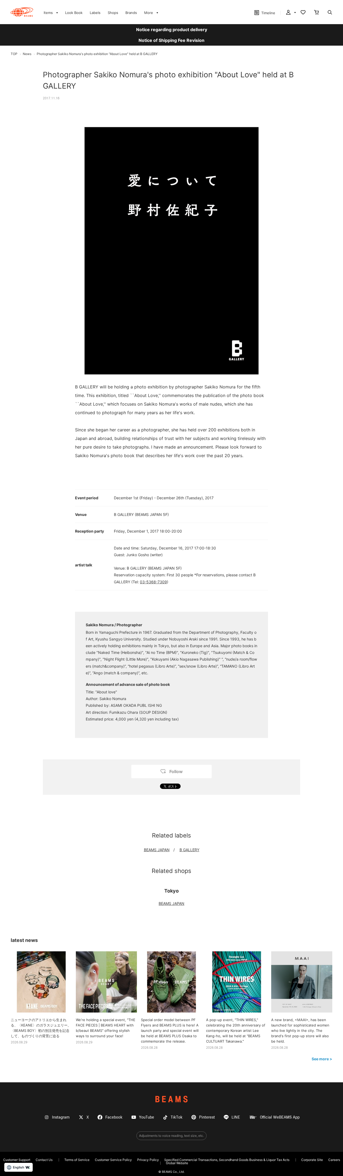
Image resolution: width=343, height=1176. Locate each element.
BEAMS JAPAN (157, 849)
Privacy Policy (148, 1160)
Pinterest (207, 1117)
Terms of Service (77, 1160)
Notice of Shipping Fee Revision (171, 40)
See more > (322, 1059)
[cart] (316, 13)
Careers (334, 1160)
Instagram (61, 1117)
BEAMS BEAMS (21, 12)
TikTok (176, 1117)
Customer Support (16, 1160)
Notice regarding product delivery (171, 29)
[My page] (290, 13)
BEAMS (171, 1099)
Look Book (74, 12)
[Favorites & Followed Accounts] (303, 13)
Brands (131, 12)
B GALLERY (189, 849)
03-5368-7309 (153, 582)
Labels (95, 12)
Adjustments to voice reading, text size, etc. (171, 1136)
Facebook (113, 1117)
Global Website (177, 1163)
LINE (236, 1117)
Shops (113, 12)
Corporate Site (312, 1160)
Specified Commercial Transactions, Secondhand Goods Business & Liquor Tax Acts (226, 1160)
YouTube (146, 1117)
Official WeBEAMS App (280, 1117)
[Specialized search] (330, 13)
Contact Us (44, 1160)
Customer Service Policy (113, 1160)
